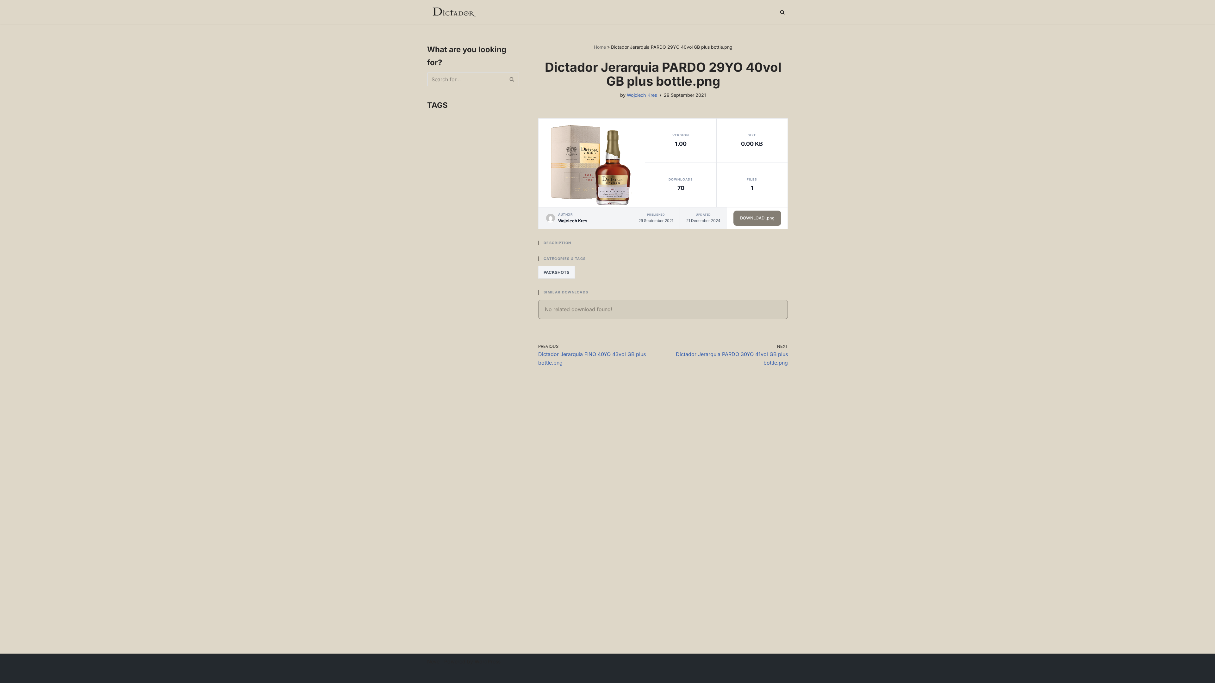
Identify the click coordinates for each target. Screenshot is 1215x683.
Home (600, 47)
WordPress (488, 661)
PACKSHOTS (557, 272)
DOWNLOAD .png (757, 217)
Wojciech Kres (642, 95)
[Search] (782, 12)
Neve (433, 661)
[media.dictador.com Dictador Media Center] (454, 12)
